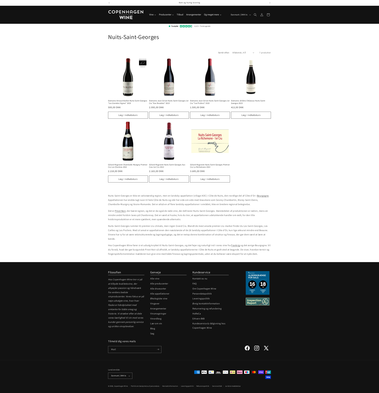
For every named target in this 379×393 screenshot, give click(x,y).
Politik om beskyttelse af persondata (145, 386)
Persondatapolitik (202, 293)
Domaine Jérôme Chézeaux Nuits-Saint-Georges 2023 (248, 102)
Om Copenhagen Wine (204, 288)
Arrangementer (158, 308)
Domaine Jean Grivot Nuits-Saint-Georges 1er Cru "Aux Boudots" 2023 (169, 102)
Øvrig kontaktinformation (206, 303)
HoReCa (196, 313)
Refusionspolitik (202, 386)
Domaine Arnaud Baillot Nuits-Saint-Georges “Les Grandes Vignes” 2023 (127, 102)
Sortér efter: (223, 52)
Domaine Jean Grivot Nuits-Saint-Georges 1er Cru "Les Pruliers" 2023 (210, 102)
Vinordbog (155, 318)
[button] (255, 15)
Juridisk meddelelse (233, 386)
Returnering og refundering (207, 308)
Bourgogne (263, 195)
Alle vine (154, 278)
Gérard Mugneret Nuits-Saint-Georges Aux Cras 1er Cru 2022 (167, 166)
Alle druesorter (158, 288)
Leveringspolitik (201, 298)
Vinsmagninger (158, 313)
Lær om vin (156, 323)
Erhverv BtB (198, 318)
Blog (152, 328)
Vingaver (154, 303)
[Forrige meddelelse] (109, 3)
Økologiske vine (158, 298)
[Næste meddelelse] (270, 3)
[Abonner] (158, 349)
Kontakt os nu (199, 278)
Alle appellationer (159, 293)
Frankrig (235, 245)
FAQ (194, 283)
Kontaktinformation (170, 386)
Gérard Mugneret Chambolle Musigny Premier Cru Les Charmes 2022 (127, 166)
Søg (152, 333)
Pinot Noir (120, 210)
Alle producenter (159, 283)
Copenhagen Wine (121, 386)
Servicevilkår (217, 386)
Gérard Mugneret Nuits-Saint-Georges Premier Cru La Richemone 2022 (210, 166)
